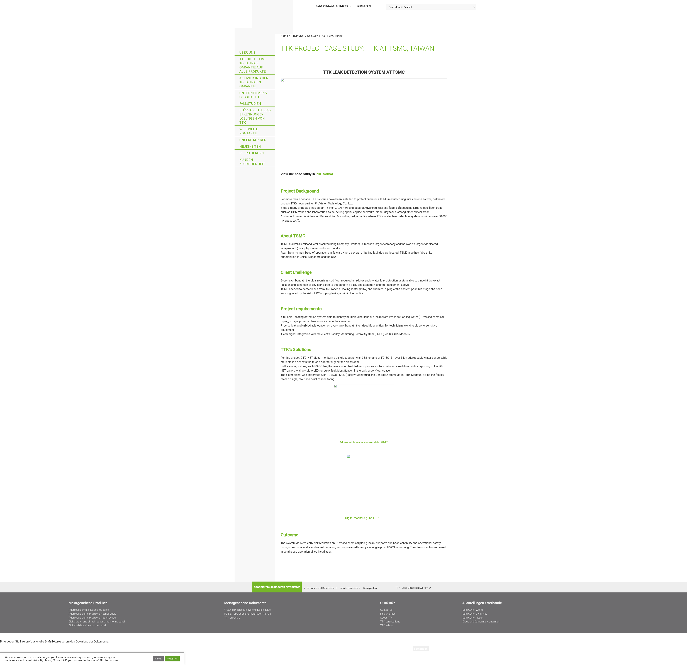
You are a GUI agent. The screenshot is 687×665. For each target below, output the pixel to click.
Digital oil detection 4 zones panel (87, 625)
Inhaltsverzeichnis (350, 588)
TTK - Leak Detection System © (413, 587)
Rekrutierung (363, 5)
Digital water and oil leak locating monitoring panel (97, 621)
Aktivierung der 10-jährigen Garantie (253, 82)
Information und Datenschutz (320, 588)
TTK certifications (390, 621)
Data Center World (472, 609)
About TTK (386, 617)
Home (272, 17)
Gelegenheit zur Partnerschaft (333, 5)
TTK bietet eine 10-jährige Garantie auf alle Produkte (252, 65)
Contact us (386, 609)
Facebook (392, 588)
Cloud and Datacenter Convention (481, 621)
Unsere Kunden (253, 140)
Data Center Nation (472, 617)
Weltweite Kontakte (248, 131)
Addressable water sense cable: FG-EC (363, 442)
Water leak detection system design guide (247, 609)
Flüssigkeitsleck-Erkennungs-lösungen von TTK (255, 116)
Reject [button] (158, 658)
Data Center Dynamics (474, 613)
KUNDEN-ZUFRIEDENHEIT (252, 162)
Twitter (383, 588)
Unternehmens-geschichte (253, 95)
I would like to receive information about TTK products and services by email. (56, 658)
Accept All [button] (172, 658)
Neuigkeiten (250, 146)
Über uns (247, 52)
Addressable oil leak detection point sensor (93, 617)
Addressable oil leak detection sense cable (92, 613)
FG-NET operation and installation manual (247, 613)
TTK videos (386, 625)
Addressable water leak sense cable (89, 609)
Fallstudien (250, 104)
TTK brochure (232, 617)
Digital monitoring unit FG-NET (364, 518)
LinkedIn (387, 588)
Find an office (387, 613)
